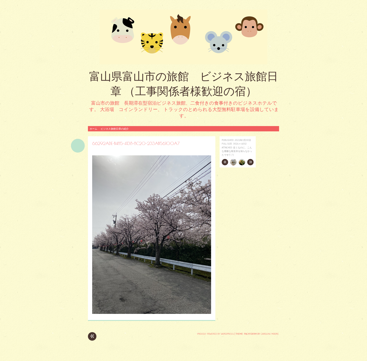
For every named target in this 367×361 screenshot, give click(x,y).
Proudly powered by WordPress (215, 333)
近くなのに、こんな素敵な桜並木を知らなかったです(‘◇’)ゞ (237, 151)
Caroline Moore (270, 333)
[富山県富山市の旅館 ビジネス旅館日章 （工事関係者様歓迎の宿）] (183, 37)
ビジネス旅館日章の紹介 (115, 128)
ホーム (93, 128)
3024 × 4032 (240, 143)
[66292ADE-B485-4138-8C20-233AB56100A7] (151, 313)
